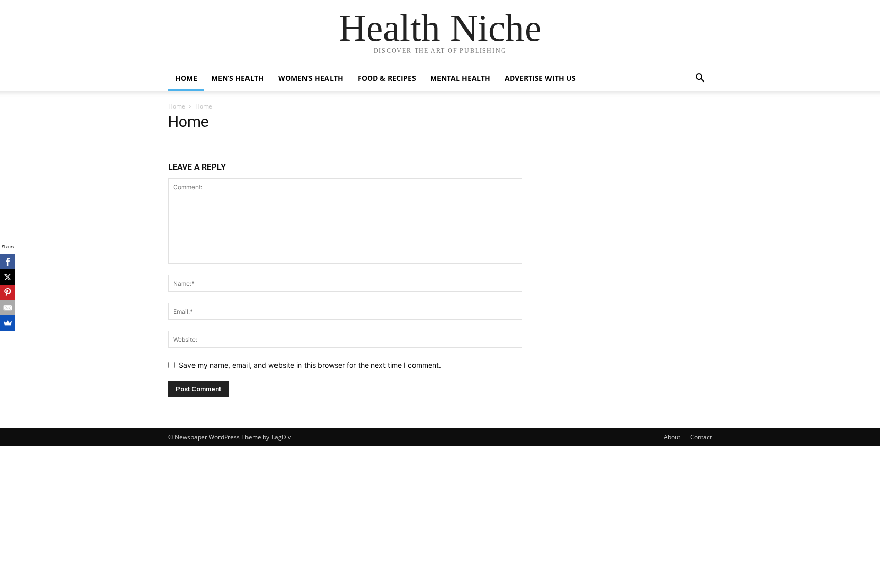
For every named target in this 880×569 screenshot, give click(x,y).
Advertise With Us (540, 78)
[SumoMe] (7, 323)
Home (186, 78)
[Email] (7, 307)
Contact (701, 436)
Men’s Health (237, 78)
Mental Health (460, 78)
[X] (7, 277)
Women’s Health (310, 78)
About (672, 436)
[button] (700, 79)
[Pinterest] (7, 292)
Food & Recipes (387, 78)
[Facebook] (7, 261)
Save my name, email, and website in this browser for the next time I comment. (310, 365)
